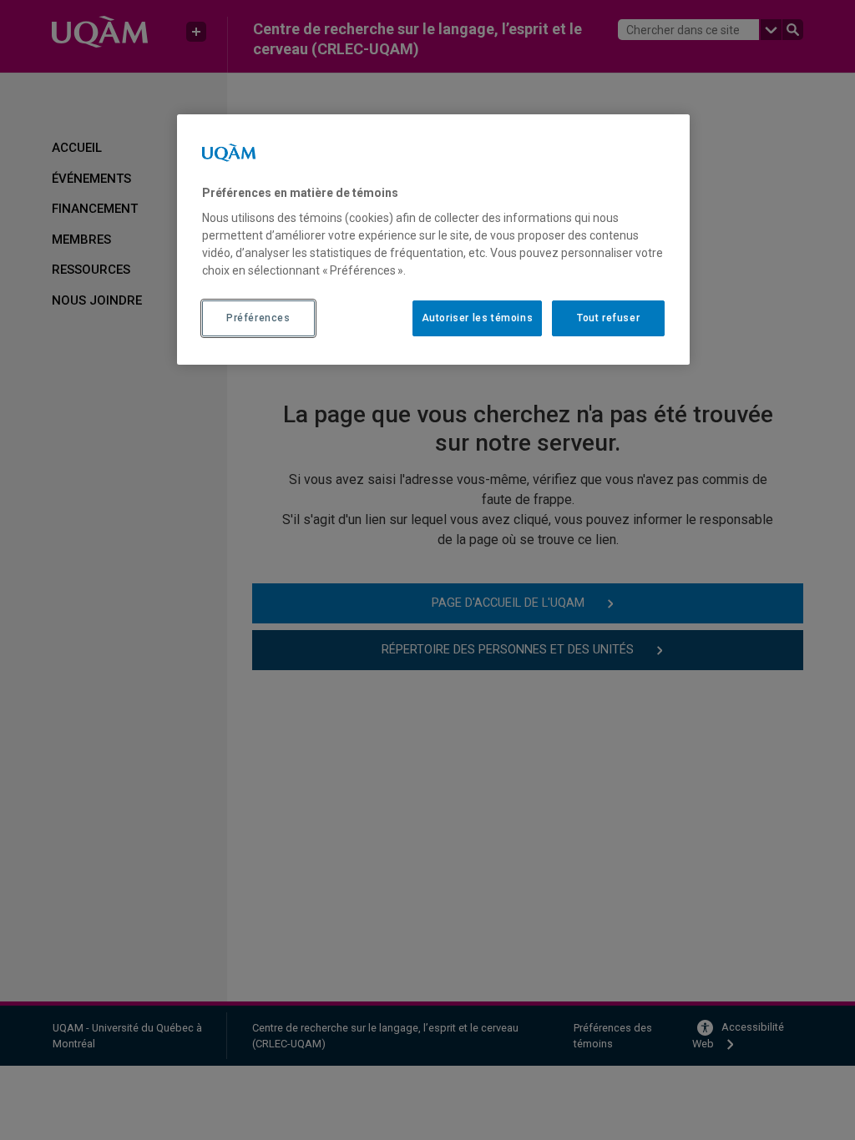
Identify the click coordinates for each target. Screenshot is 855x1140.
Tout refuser (608, 318)
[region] (433, 239)
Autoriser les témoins (478, 318)
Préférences (258, 318)
